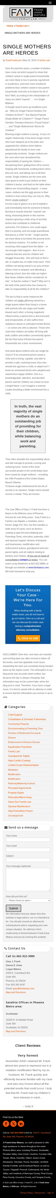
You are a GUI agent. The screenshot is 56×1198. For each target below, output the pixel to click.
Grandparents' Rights (19, 756)
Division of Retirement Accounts (24, 733)
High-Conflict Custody (19, 760)
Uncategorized (15, 815)
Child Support (15, 715)
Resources (40, 1193)
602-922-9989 (16, 1133)
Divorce (12, 737)
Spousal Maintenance (19, 806)
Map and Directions (16, 992)
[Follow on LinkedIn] (21, 1124)
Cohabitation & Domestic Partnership (27, 719)
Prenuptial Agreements (19, 788)
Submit (13, 908)
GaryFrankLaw (13, 60)
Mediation (13, 770)
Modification (14, 774)
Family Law (22, 25)
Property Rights (16, 793)
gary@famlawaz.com (23, 988)
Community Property (18, 724)
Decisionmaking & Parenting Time (25, 728)
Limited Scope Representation (23, 765)
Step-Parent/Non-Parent (20, 811)
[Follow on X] (13, 1124)
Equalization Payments (20, 747)
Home (10, 25)
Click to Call (30, 638)
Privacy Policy (26, 1193)
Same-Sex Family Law (19, 802)
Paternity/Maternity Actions (21, 783)
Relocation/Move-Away (20, 797)
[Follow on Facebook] (6, 1124)
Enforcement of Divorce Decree (24, 742)
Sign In (50, 1193)
